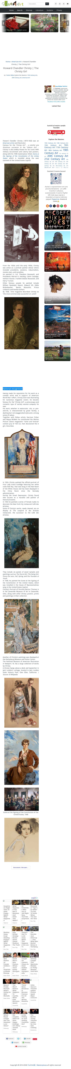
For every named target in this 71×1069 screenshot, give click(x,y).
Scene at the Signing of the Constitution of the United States (21, 156)
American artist (8, 143)
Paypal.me (55, 199)
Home (11, 10)
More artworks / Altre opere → (20, 867)
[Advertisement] (35, 48)
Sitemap (29, 10)
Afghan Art (59, 168)
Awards (20, 10)
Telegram (16, 1042)
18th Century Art (55, 150)
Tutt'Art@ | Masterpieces (37, 1065)
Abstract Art (49, 168)
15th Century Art (52, 145)
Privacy (59, 10)
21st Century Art (54, 159)
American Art (16, 62)
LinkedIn (28, 1038)
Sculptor (50, 10)
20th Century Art (17, 77)
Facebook (11, 1038)
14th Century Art (62, 143)
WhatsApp (27, 1042)
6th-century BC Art (62, 166)
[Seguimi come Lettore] (47, 207)
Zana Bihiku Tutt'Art (61, 86)
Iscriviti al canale (22, 1046)
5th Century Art (60, 163)
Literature (39, 10)
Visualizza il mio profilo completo (56, 101)
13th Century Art (50, 143)
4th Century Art (60, 161)
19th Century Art (32, 75)
